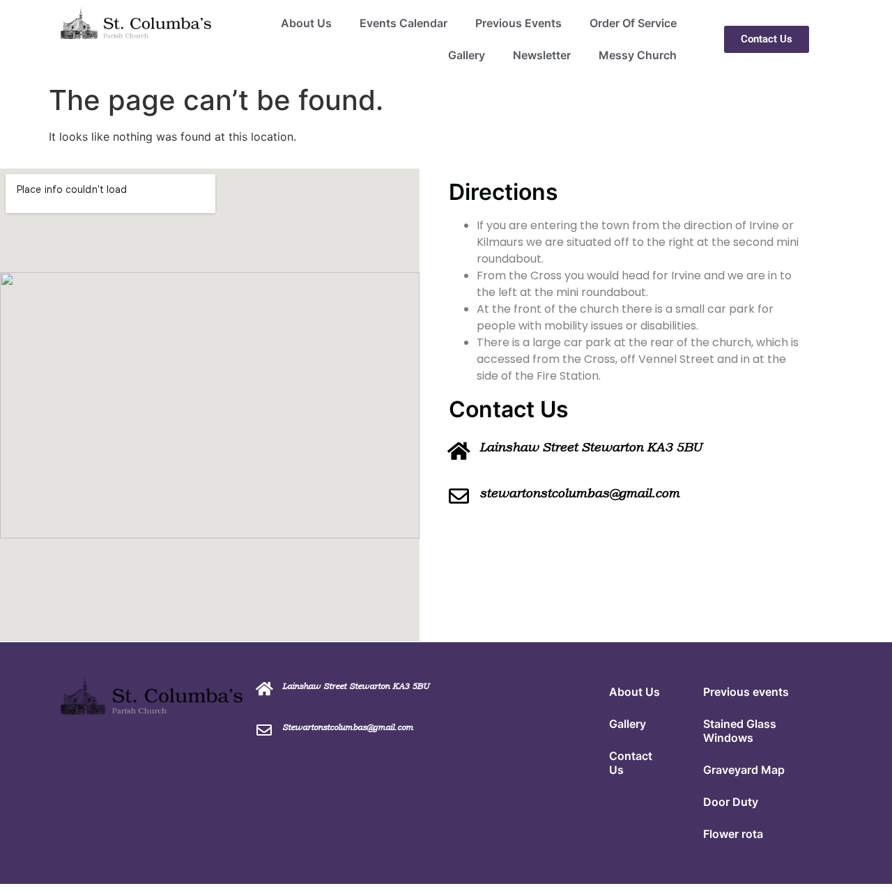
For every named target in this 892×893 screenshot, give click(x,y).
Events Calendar (403, 23)
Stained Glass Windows (739, 731)
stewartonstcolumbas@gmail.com (579, 493)
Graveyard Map (744, 770)
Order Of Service (633, 23)
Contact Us (630, 763)
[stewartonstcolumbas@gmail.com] (459, 496)
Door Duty (730, 802)
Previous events (746, 692)
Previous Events (518, 23)
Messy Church (638, 55)
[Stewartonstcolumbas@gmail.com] (264, 730)
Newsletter (542, 55)
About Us (306, 23)
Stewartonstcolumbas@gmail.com (347, 727)
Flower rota (733, 834)
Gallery (466, 55)
